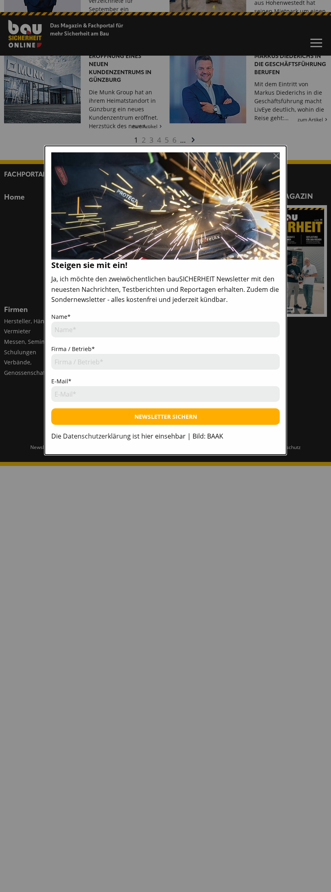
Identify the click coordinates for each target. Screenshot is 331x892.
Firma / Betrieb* (73, 349)
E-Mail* (61, 381)
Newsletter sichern (165, 416)
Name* (61, 316)
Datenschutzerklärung (97, 436)
